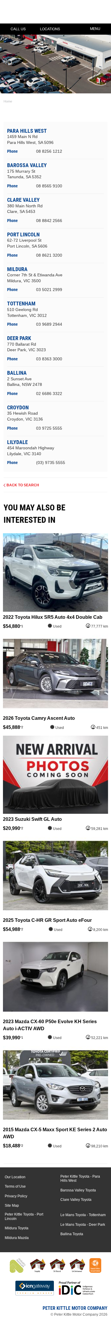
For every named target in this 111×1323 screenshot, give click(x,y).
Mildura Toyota (16, 1228)
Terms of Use (15, 1186)
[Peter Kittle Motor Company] (40, 13)
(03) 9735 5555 (50, 462)
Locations (50, 29)
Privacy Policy (16, 1196)
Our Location (15, 1177)
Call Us (18, 29)
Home (8, 101)
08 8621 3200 (49, 255)
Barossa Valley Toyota (78, 1190)
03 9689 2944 (49, 324)
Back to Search (23, 485)
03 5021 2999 (49, 289)
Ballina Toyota (71, 1234)
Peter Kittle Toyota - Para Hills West (80, 1178)
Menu (95, 29)
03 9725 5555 (49, 428)
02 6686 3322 (49, 393)
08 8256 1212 (49, 151)
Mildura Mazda (17, 1238)
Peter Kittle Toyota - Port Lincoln (24, 1216)
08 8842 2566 (49, 220)
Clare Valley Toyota (75, 1200)
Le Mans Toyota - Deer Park (82, 1225)
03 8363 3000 (49, 359)
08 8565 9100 (49, 186)
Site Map (12, 1205)
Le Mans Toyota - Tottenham (83, 1215)
